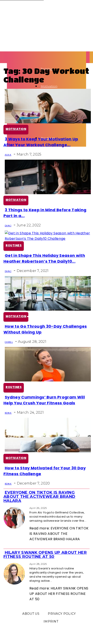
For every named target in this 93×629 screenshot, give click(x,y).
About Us (30, 614)
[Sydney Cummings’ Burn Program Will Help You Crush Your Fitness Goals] (47, 380)
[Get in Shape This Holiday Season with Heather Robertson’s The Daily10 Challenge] (47, 238)
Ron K (8, 413)
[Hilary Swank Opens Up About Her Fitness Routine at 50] (4, 563)
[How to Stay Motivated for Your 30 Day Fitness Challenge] (47, 451)
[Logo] (8, 65)
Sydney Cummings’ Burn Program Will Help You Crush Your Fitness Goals (44, 400)
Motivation (49, 86)
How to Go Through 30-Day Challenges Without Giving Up (45, 329)
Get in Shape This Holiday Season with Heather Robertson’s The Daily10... (44, 258)
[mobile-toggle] (8, 54)
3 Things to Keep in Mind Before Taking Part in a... (44, 212)
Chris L (9, 342)
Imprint (50, 621)
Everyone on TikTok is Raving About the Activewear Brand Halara (39, 496)
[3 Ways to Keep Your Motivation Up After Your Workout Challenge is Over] (47, 122)
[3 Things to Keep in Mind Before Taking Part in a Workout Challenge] (47, 193)
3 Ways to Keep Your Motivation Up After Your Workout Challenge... (40, 142)
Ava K (8, 155)
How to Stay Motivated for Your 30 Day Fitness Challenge (44, 471)
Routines (14, 245)
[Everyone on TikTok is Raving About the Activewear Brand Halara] (4, 507)
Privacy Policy (62, 614)
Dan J (8, 225)
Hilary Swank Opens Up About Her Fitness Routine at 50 (45, 554)
